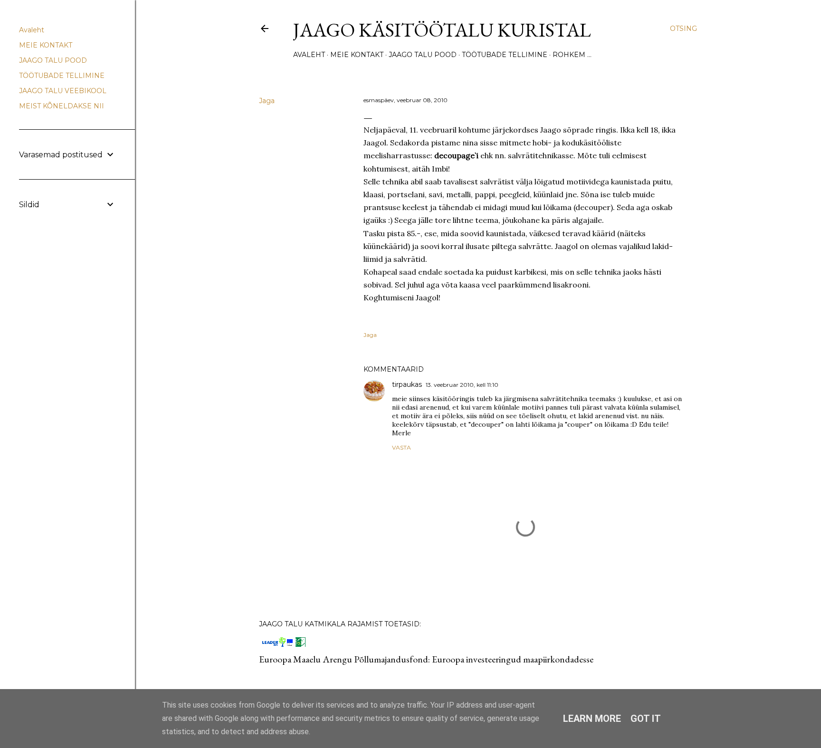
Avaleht (309, 54)
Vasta (401, 447)
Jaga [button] (267, 100)
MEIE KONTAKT (356, 54)
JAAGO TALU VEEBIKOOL (62, 90)
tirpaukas (407, 384)
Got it (645, 718)
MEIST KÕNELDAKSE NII (61, 106)
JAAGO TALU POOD (423, 54)
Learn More (592, 718)
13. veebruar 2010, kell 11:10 (462, 384)
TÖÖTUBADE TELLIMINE (504, 54)
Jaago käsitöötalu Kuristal (442, 29)
